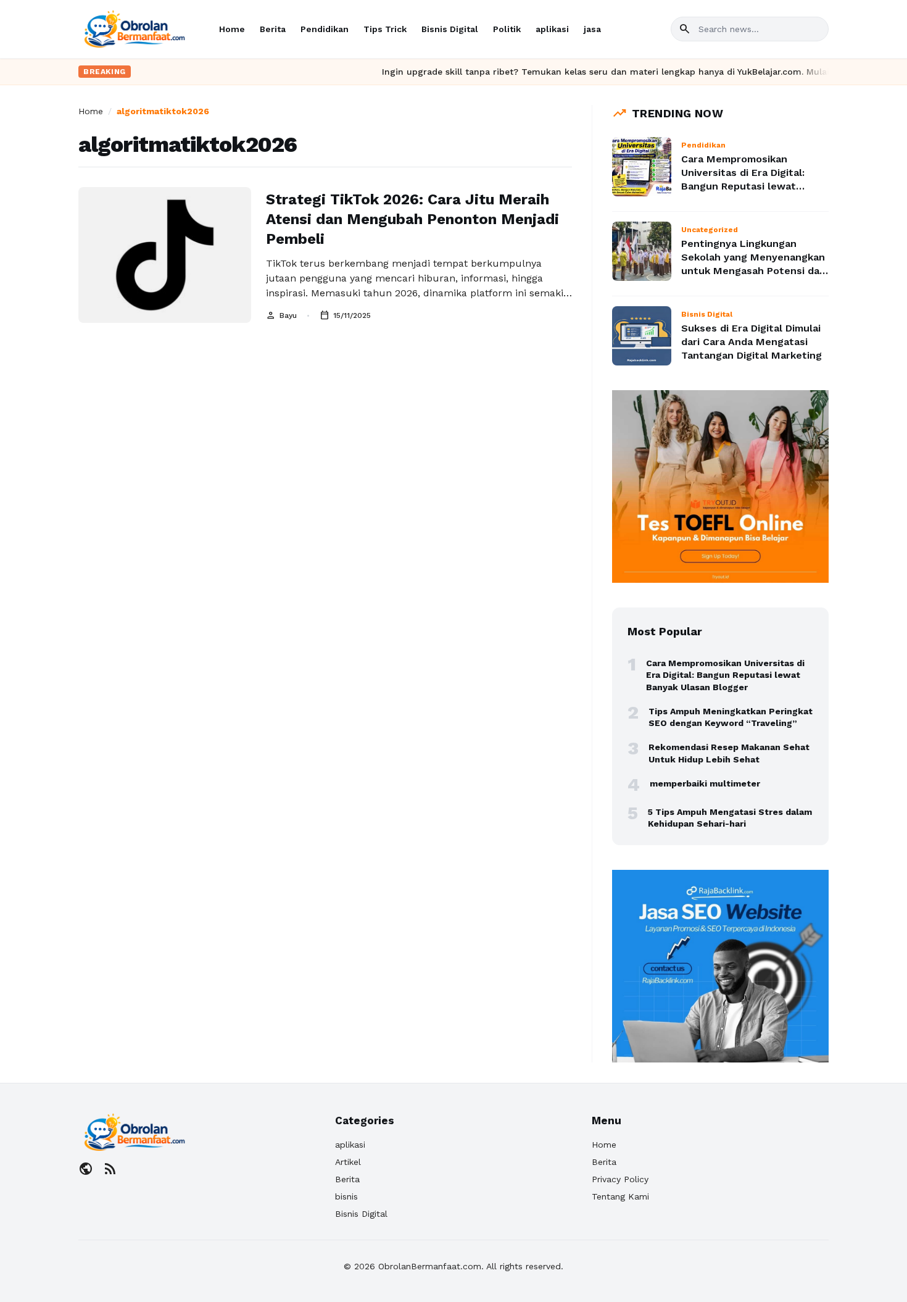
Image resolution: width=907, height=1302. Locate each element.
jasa (592, 29)
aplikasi (552, 29)
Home (232, 29)
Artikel (348, 1162)
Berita (273, 29)
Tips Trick (385, 29)
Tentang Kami (620, 1196)
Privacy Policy (620, 1179)
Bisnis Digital (449, 29)
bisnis (346, 1196)
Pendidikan (324, 29)
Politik (507, 29)
